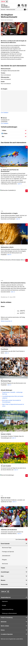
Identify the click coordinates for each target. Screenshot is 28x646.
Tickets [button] (3, 568)
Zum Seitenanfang (20, 539)
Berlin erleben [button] (5, 626)
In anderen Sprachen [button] (7, 634)
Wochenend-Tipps (6, 381)
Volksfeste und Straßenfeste (9, 529)
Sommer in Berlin (6, 434)
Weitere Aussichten (6, 321)
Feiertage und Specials (8, 551)
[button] (25, 9)
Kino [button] (2, 576)
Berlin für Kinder (5, 497)
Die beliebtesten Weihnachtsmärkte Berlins (13, 283)
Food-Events (4, 349)
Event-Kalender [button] (5, 543)
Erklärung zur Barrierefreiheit (9, 613)
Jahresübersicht (6, 555)
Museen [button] (3, 580)
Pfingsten (4, 559)
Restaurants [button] (4, 584)
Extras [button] (3, 630)
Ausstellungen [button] (5, 572)
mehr (19, 183)
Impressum (5, 601)
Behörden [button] (3, 621)
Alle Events (5, 563)
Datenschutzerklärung (7, 609)
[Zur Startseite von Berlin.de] (5, 592)
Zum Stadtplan (4, 112)
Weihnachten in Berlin (7, 247)
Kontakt (4, 605)
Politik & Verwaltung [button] (6, 617)
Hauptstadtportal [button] (5, 597)
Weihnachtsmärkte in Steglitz (9, 213)
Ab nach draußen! (6, 466)
